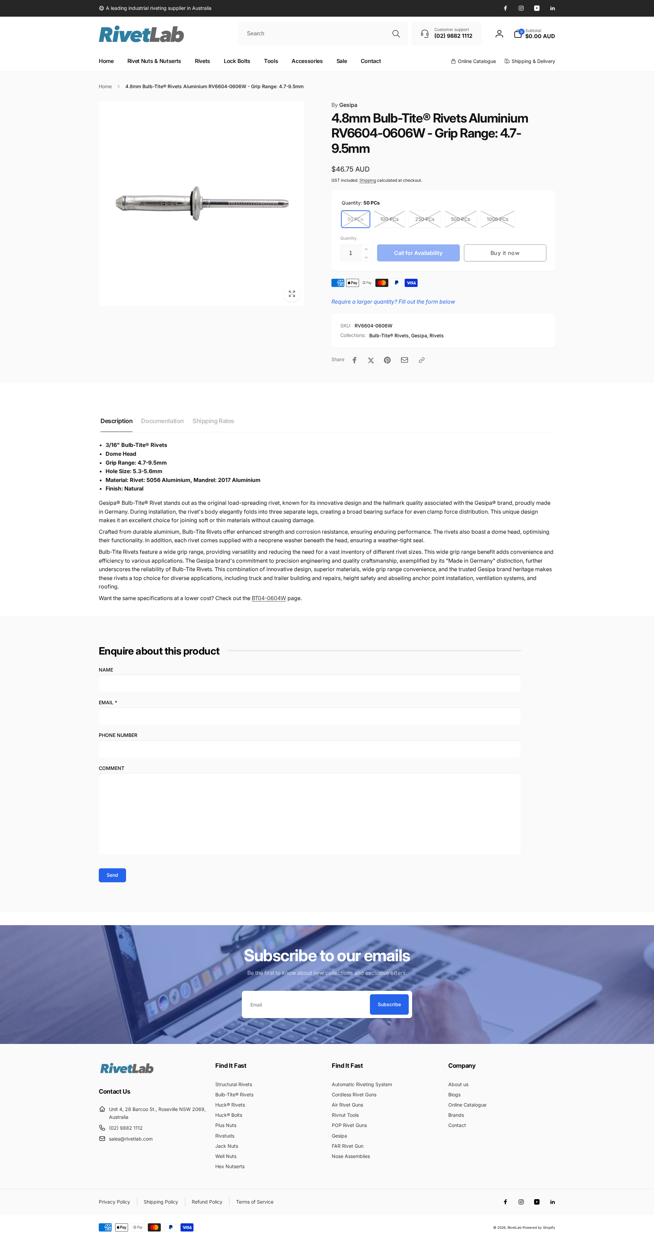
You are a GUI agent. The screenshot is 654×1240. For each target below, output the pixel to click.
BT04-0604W (269, 598)
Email (108, 702)
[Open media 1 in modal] (201, 203)
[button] (534, 34)
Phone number (118, 735)
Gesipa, (420, 335)
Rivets (437, 335)
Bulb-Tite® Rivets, (389, 335)
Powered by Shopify (539, 1227)
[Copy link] (421, 360)
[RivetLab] (127, 1072)
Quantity (348, 238)
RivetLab (514, 1227)
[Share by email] (404, 360)
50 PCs (355, 219)
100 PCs (389, 219)
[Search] (396, 34)
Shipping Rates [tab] (213, 420)
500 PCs (460, 219)
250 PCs (425, 219)
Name (106, 670)
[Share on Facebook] (354, 360)
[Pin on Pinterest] (387, 360)
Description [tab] (116, 420)
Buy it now (505, 252)
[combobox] (323, 34)
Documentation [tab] (162, 420)
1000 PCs (498, 219)
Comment (111, 768)
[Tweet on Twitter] (371, 360)
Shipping (367, 180)
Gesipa (344, 104)
